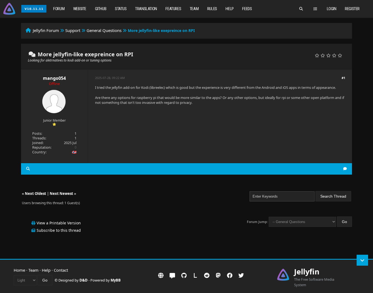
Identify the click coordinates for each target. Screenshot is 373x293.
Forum (58, 8)
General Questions (104, 30)
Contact (61, 270)
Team (194, 8)
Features (173, 8)
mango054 (54, 78)
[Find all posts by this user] (28, 168)
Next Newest (61, 193)
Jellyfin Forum (46, 30)
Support (72, 30)
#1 (343, 78)
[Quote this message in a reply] (345, 168)
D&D (83, 280)
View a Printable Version (59, 222)
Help (229, 8)
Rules (212, 8)
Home (19, 270)
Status (121, 8)
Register (352, 8)
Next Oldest (35, 193)
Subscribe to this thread (59, 230)
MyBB (116, 280)
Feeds (247, 8)
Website (79, 8)
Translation (146, 8)
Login (331, 8)
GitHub (100, 8)
